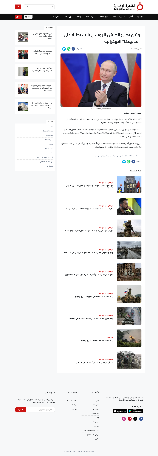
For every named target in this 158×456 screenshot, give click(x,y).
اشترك (20, 410)
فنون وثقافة (68, 17)
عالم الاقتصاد (90, 17)
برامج (29, 17)
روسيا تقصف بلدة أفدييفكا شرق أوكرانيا (97, 340)
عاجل (18, 17)
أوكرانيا (101, 156)
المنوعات (50, 153)
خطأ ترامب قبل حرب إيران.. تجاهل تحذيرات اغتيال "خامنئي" (42, 69)
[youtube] (130, 419)
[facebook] (73, 49)
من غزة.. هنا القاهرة (46, 162)
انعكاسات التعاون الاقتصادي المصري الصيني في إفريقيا (42, 52)
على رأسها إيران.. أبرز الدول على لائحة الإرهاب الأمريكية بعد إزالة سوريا (41, 105)
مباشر (18, 7)
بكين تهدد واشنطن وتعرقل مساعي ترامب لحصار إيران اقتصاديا (42, 36)
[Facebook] (141, 419)
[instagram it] (124, 419)
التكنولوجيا (50, 166)
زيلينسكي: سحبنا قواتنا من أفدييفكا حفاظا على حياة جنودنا (89, 209)
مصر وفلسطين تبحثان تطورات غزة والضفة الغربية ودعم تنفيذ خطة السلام (41, 88)
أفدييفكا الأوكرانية (130, 156)
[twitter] (64, 49)
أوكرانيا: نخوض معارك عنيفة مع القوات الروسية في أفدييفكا (88, 253)
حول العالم (104, 17)
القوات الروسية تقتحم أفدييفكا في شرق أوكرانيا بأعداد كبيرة (89, 275)
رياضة (79, 17)
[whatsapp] (69, 49)
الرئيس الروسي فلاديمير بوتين (114, 156)
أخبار (131, 17)
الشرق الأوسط (119, 17)
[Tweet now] (135, 419)
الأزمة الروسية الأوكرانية (45, 157)
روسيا (97, 156)
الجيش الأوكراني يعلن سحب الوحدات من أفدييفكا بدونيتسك (88, 231)
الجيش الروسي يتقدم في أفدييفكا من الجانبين (94, 362)
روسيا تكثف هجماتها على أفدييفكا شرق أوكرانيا (94, 296)
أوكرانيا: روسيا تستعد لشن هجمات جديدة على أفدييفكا (91, 318)
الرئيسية (140, 17)
